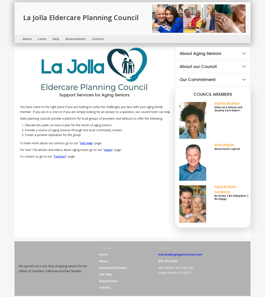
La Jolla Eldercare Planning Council (81, 17)
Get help (86, 143)
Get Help (105, 274)
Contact (98, 39)
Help (56, 39)
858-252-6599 (167, 261)
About (27, 39)
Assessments (75, 39)
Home (103, 254)
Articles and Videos (113, 268)
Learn (42, 39)
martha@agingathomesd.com (180, 254)
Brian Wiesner (224, 145)
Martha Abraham (227, 103)
